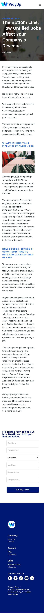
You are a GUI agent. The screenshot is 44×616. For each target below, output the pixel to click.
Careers (11, 542)
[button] (32, 5)
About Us (11, 539)
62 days (19, 351)
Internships (12, 567)
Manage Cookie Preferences (18, 589)
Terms (17, 587)
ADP (16, 176)
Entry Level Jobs (14, 565)
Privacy (10, 587)
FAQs (10, 552)
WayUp (27, 277)
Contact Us (12, 554)
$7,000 (5, 210)
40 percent (16, 110)
